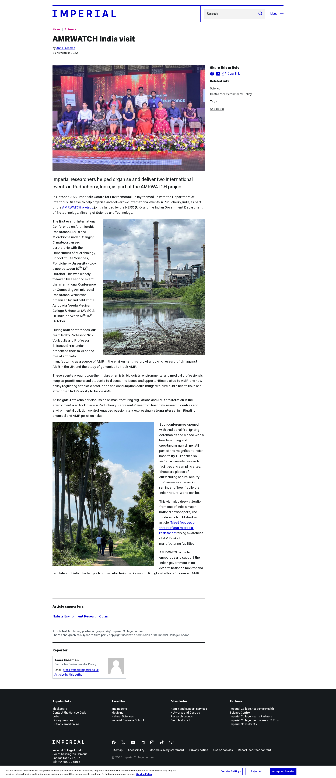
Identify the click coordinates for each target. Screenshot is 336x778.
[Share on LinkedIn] (218, 74)
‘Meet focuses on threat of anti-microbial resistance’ (177, 527)
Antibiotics (217, 109)
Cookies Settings (231, 771)
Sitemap (117, 750)
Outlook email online (65, 724)
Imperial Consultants (243, 724)
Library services (62, 720)
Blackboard (59, 709)
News (56, 29)
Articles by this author (68, 674)
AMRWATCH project (77, 207)
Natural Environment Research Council (81, 616)
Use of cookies (223, 750)
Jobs (55, 716)
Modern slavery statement (167, 750)
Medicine (117, 712)
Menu (273, 13)
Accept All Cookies (283, 771)
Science (70, 29)
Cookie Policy (144, 774)
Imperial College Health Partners (251, 716)
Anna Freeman (65, 48)
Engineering (119, 709)
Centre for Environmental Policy (231, 94)
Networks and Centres (185, 712)
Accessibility (136, 750)
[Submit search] (260, 14)
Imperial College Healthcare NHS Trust (255, 720)
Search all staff (180, 720)
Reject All (256, 771)
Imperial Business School (128, 720)
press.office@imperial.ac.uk (81, 670)
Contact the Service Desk (69, 712)
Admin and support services (189, 709)
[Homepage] (126, 13)
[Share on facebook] (212, 74)
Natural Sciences (123, 716)
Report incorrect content (254, 750)
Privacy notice (198, 750)
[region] (168, 772)
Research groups (182, 716)
